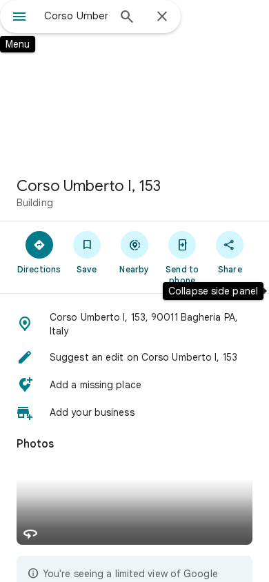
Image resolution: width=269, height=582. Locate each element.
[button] (134, 324)
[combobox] (76, 16)
